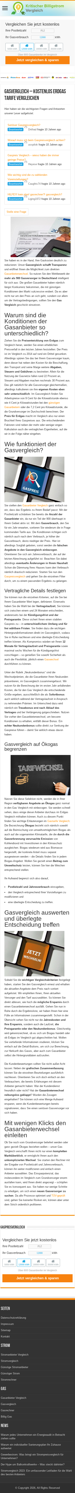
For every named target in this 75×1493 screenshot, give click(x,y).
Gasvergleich (8, 1404)
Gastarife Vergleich (58, 821)
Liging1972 (34, 198)
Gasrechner (7, 1410)
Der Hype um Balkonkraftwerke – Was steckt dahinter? (32, 1464)
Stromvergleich (9, 1360)
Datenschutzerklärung (13, 1317)
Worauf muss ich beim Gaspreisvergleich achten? (36, 140)
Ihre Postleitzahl (15, 30)
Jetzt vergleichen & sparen (37, 60)
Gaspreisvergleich (14, 576)
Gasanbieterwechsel (16, 273)
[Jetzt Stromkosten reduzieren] (37, 7)
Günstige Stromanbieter (14, 1367)
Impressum (7, 1323)
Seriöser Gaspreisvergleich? (24, 125)
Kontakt (5, 1336)
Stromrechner (8, 1379)
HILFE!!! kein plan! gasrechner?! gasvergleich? (35, 194)
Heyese (32, 164)
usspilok (33, 144)
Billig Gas (6, 1416)
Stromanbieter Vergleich (14, 1354)
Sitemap (5, 1330)
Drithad (32, 129)
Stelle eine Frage (16, 211)
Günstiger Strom (10, 1373)
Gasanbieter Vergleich (35, 505)
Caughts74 (34, 183)
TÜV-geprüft (58, 1195)
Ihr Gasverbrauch (16, 37)
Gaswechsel (51, 659)
